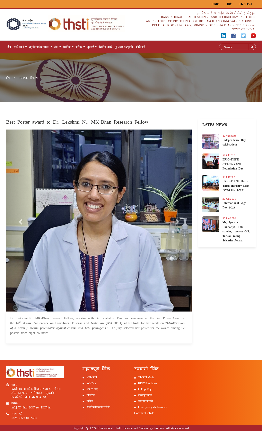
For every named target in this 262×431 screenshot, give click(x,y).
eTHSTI (91, 377)
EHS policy (144, 389)
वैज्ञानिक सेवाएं (105, 46)
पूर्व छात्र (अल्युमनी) (124, 46)
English (245, 4)
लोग (56, 46)
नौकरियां (90, 395)
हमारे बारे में (19, 46)
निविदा (89, 401)
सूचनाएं (90, 46)
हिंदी (229, 4)
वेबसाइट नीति (145, 395)
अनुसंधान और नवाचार (39, 46)
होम (9, 46)
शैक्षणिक (67, 46)
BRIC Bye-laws (147, 383)
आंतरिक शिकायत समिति (98, 407)
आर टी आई (92, 389)
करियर (79, 46)
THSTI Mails (146, 377)
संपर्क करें (140, 46)
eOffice (91, 383)
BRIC (215, 4)
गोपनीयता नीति (145, 401)
